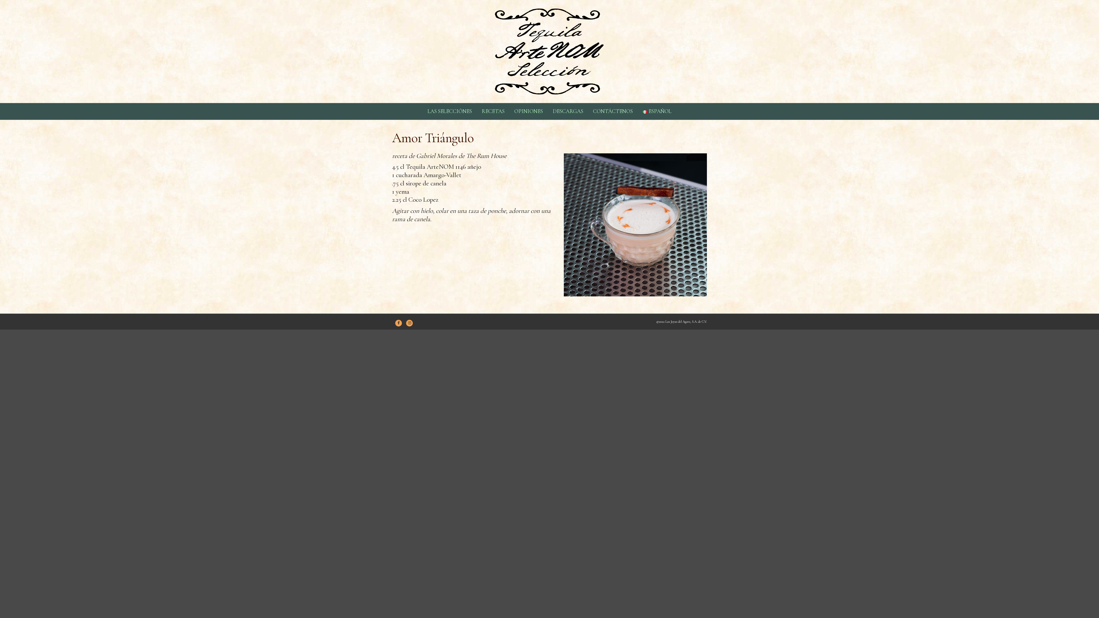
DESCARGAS (568, 111)
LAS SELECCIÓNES (450, 111)
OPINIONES (528, 111)
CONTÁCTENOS (613, 111)
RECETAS (493, 111)
